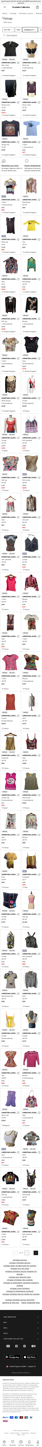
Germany (33, 1433)
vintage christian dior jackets (20, 1280)
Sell (6, 1328)
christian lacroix (20, 1260)
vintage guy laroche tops (20, 1277)
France (7, 1433)
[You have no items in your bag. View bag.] (37, 7)
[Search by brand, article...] (4, 7)
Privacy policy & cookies (20, 1373)
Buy (5, 1322)
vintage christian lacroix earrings (19, 1299)
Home (4, 13)
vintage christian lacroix (19, 1262)
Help (6, 1333)
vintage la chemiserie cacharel (19, 1291)
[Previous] (15, 1253)
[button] (37, 7)
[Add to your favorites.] (18, 63)
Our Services (10, 1317)
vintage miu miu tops (19, 1268)
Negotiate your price (10, 165)
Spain (19, 1435)
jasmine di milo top (10, 1302)
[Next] (27, 1253)
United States (25, 1433)
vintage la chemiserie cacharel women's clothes (21, 1284)
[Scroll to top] (36, 1253)
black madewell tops (31, 1302)
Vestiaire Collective (13, 1339)
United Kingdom (14, 1433)
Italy (23, 1435)
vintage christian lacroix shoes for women (21, 1294)
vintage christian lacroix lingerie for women (21, 1273)
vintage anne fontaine (19, 1288)
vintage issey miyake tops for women (19, 1265)
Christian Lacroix (26, 13)
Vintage (13, 13)
